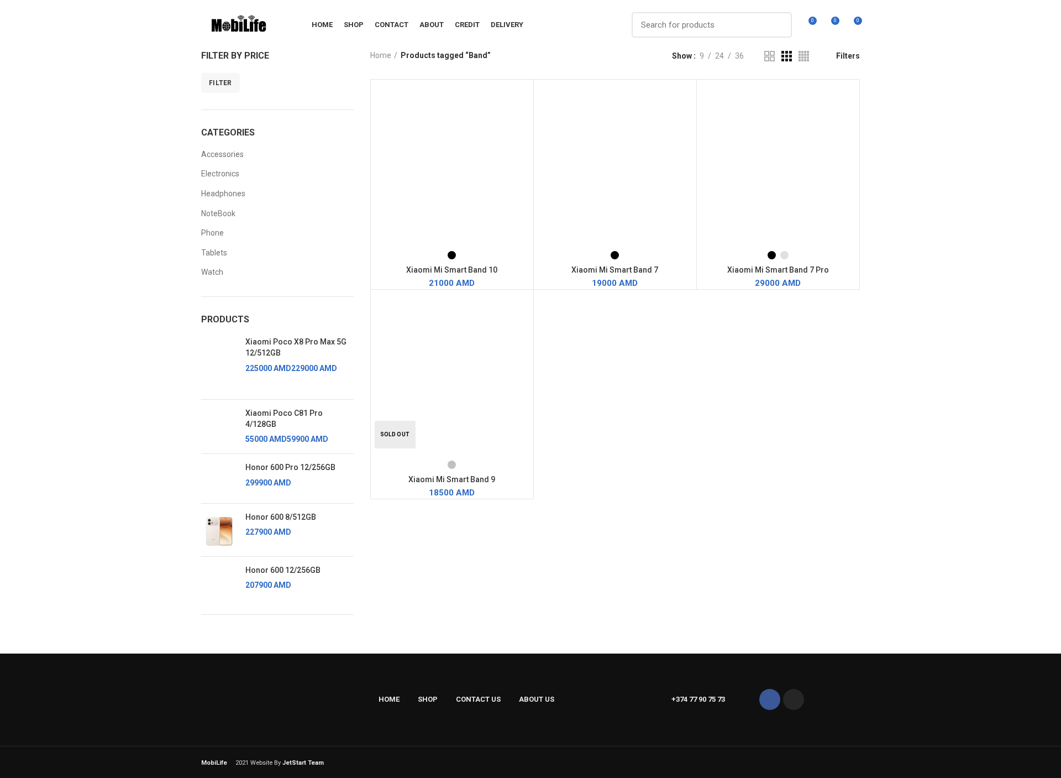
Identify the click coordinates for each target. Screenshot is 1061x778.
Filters (848, 56)
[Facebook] (769, 699)
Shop (428, 699)
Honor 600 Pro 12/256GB (290, 467)
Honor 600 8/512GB (280, 517)
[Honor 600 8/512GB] (219, 530)
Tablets (214, 252)
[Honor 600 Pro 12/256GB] (219, 478)
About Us (536, 699)
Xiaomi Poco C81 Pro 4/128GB (284, 419)
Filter (220, 83)
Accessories (222, 154)
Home (380, 55)
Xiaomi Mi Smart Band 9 (451, 479)
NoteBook (218, 213)
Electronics (220, 173)
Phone (212, 232)
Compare (525, 97)
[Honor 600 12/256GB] (219, 581)
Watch (212, 272)
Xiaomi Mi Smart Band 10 (451, 269)
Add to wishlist (525, 122)
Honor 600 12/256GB (283, 570)
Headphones (223, 193)
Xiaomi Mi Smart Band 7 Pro (778, 269)
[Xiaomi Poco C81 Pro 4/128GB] (219, 426)
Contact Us (478, 699)
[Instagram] (793, 699)
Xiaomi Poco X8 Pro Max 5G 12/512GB (295, 347)
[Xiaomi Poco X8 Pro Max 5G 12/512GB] (219, 364)
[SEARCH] (777, 25)
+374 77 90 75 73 (698, 699)
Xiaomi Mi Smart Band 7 (614, 269)
